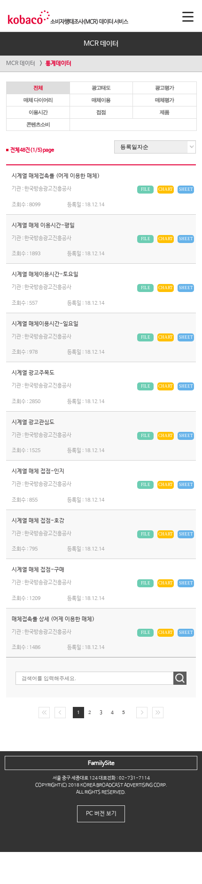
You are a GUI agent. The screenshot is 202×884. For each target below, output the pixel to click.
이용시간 (38, 112)
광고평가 (164, 87)
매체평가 (164, 100)
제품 (164, 112)
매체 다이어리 (38, 100)
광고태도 (101, 87)
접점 (101, 112)
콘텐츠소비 (38, 124)
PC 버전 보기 (101, 814)
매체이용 (101, 100)
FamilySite (101, 763)
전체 (38, 87)
